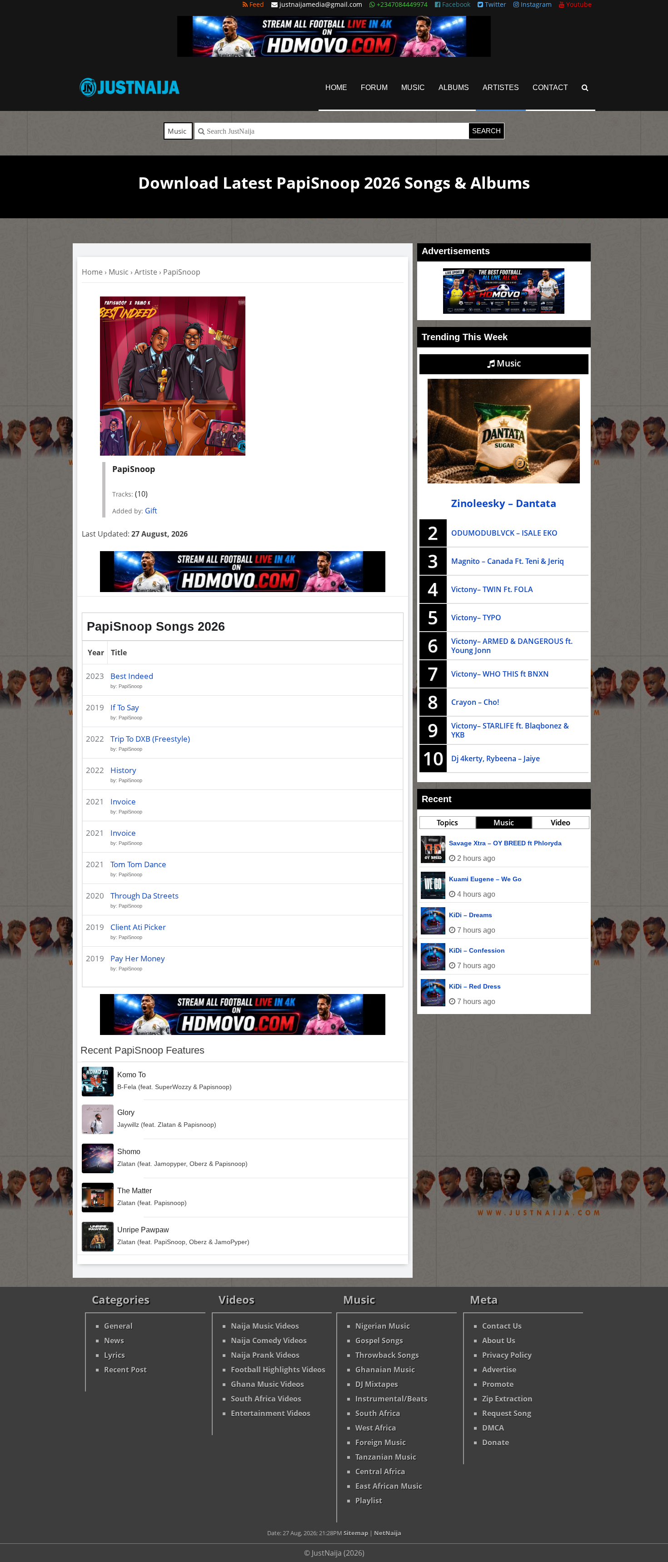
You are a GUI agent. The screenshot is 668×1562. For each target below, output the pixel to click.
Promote (497, 1384)
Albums (454, 87)
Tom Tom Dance (138, 864)
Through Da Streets (144, 895)
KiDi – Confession (477, 950)
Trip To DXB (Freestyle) (150, 738)
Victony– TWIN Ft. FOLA (492, 589)
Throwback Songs (387, 1355)
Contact (550, 87)
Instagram (535, 4)
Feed (256, 4)
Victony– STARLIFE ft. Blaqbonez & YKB (510, 730)
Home (336, 87)
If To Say (124, 707)
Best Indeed (131, 676)
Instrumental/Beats (391, 1399)
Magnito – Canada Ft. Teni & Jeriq (507, 561)
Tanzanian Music (385, 1457)
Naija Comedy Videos (269, 1341)
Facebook (455, 4)
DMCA (493, 1428)
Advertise (499, 1370)
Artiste (146, 272)
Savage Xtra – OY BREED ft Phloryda (505, 843)
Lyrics (114, 1355)
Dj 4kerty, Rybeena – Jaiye (495, 758)
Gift (151, 511)
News (114, 1341)
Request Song (506, 1413)
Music (413, 87)
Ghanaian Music (385, 1370)
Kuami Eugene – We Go (485, 879)
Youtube (578, 4)
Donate (495, 1442)
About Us (498, 1341)
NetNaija (387, 1533)
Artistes (501, 87)
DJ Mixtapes (376, 1384)
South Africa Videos (266, 1399)
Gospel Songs (379, 1341)
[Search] (585, 87)
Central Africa (380, 1472)
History (123, 770)
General (118, 1326)
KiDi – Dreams (470, 915)
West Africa (375, 1428)
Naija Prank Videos (265, 1355)
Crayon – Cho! (475, 702)
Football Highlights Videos (278, 1370)
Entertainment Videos (270, 1413)
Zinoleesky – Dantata (503, 503)
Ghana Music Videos (267, 1384)
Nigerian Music (382, 1326)
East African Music (388, 1486)
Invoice (123, 801)
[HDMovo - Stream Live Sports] (334, 54)
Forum (374, 87)
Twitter (494, 4)
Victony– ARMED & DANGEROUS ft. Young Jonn (512, 645)
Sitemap (356, 1533)
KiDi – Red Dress (475, 986)
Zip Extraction (507, 1399)
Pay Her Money (137, 958)
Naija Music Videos (265, 1326)
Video (560, 822)
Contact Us (502, 1326)
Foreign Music (380, 1442)
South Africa (377, 1413)
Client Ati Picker (138, 927)
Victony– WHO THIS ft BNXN (500, 674)
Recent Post (125, 1370)
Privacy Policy (507, 1355)
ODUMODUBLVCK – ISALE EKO (504, 533)
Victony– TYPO (476, 618)
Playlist (368, 1501)
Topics (447, 822)
